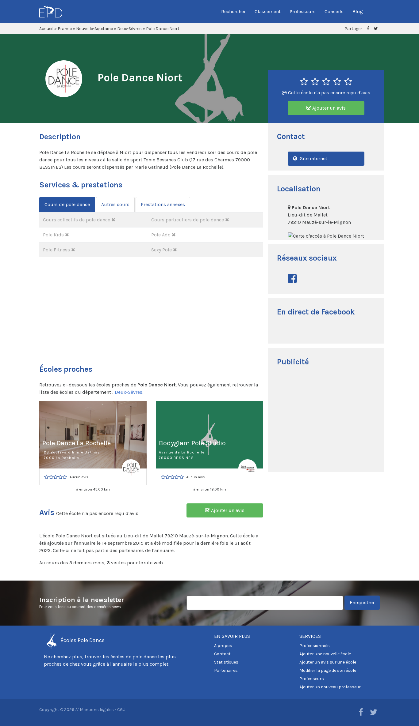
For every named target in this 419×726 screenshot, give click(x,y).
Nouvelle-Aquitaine (94, 28)
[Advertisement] (326, 420)
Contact (222, 653)
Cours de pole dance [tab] (67, 204)
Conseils (334, 11)
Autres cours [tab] (115, 204)
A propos (223, 645)
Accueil (46, 28)
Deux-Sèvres (129, 28)
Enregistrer (362, 602)
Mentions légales (97, 709)
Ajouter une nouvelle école (325, 653)
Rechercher (233, 11)
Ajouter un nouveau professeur (330, 687)
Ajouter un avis (328, 108)
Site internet (313, 158)
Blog (357, 11)
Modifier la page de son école (327, 670)
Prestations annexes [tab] (163, 204)
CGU (121, 709)
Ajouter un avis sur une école (327, 662)
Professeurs (303, 11)
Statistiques (226, 662)
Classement (268, 11)
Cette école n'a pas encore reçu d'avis (328, 93)
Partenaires (226, 670)
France (65, 28)
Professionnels (314, 645)
